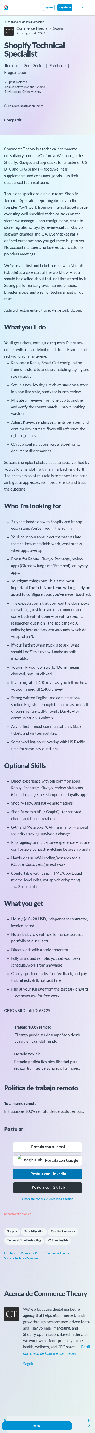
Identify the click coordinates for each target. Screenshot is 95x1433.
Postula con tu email (48, 1147)
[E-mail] (35, 120)
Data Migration (34, 1231)
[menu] (82, 8)
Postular (37, 1425)
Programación (15, 73)
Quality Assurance (63, 1231)
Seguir (58, 28)
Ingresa (49, 7)
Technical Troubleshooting (24, 1240)
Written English (58, 1240)
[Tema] (75, 8)
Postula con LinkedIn (48, 1174)
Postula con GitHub (48, 1187)
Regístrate (65, 7)
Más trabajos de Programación (24, 22)
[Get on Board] (6, 8)
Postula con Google (60, 1161)
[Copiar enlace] (29, 120)
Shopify (12, 1231)
